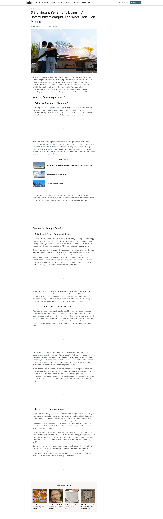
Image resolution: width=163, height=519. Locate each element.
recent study (48, 311)
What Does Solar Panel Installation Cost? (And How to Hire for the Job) (69, 166)
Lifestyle (76, 2)
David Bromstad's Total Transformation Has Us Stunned (55, 507)
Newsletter (136, 2)
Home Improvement (42, 2)
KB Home (51, 243)
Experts (83, 2)
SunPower (47, 357)
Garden (68, 2)
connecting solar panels (77, 262)
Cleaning (60, 2)
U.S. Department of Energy (54, 108)
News (32, 9)
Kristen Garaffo (37, 26)
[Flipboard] (122, 3)
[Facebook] (117, 3)
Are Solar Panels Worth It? (55, 184)
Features (91, 2)
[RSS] (128, 3)
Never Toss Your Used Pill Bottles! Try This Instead (39, 507)
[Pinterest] (120, 3)
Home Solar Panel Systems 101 (57, 175)
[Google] (125, 3)
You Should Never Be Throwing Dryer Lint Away (71, 507)
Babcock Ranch (39, 318)
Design (53, 2)
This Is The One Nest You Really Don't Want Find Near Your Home (88, 507)
